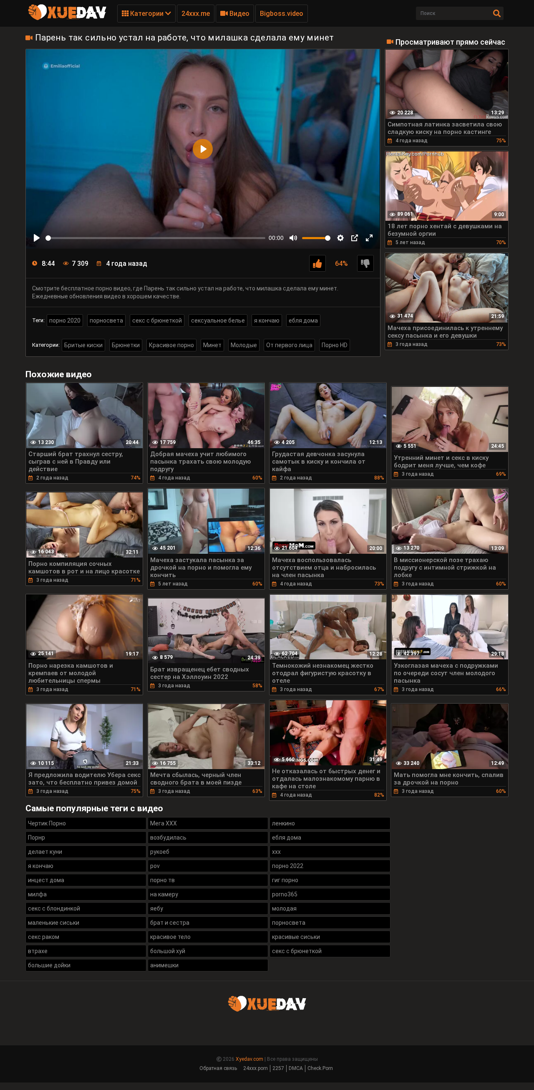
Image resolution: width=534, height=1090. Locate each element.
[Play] (36, 238)
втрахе (38, 951)
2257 (278, 1068)
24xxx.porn (255, 1068)
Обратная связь (218, 1068)
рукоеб (159, 851)
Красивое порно (171, 345)
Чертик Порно (47, 823)
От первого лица (289, 345)
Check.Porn (320, 1068)
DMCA (296, 1068)
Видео (238, 14)
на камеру (164, 894)
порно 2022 (287, 866)
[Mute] (293, 238)
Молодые (244, 345)
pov (155, 866)
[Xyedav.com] (67, 18)
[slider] (155, 238)
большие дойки (49, 965)
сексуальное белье (218, 320)
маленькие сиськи (53, 922)
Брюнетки (126, 345)
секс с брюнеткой (157, 320)
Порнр (36, 837)
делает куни (45, 851)
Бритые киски (83, 345)
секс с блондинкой (54, 908)
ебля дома (303, 320)
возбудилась (168, 837)
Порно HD (335, 345)
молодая (284, 908)
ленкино (283, 823)
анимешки (164, 965)
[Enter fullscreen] (369, 238)
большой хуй (167, 951)
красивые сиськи (296, 937)
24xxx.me (195, 14)
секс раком (43, 937)
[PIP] (354, 238)
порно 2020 (65, 320)
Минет (212, 345)
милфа (37, 894)
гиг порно (285, 880)
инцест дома (46, 880)
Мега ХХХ (163, 823)
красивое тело (170, 937)
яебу (156, 908)
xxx (276, 851)
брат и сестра (169, 922)
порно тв (162, 880)
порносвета (106, 320)
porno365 (284, 894)
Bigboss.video (281, 14)
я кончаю (267, 320)
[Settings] (340, 238)
